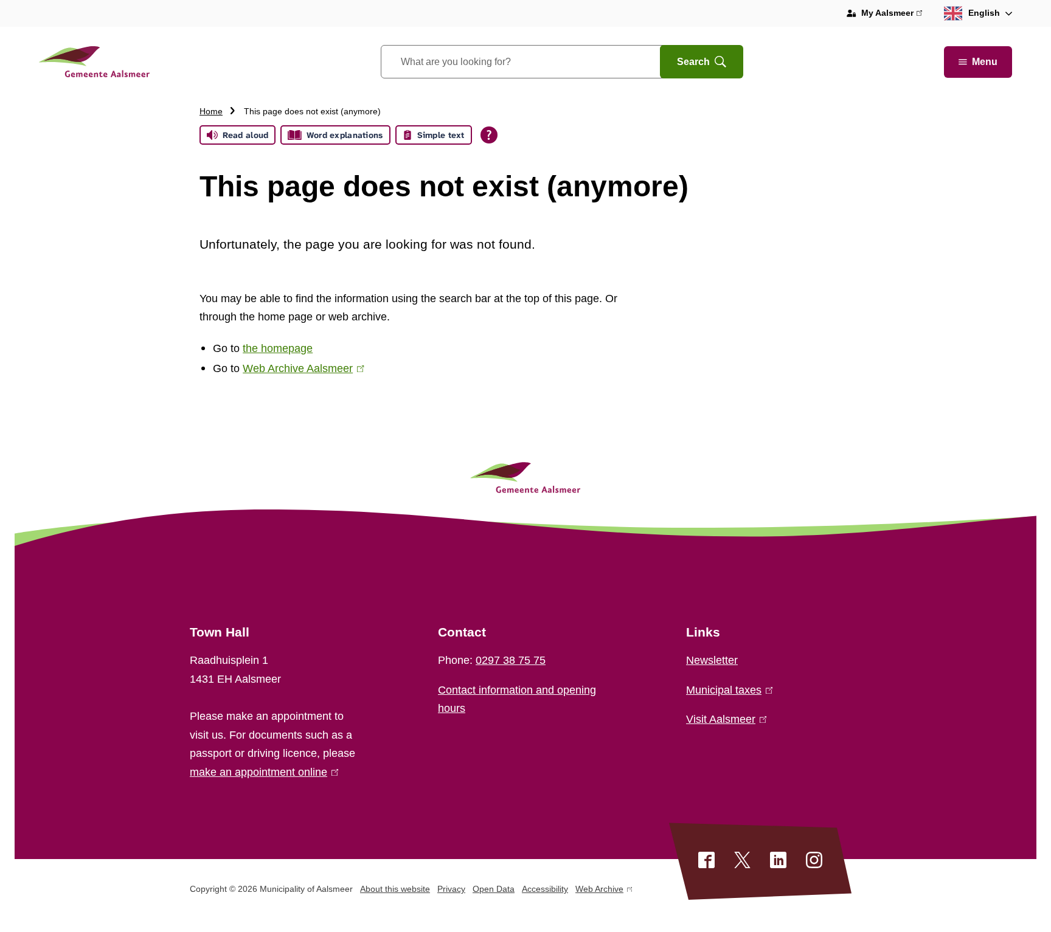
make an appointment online (261, 772)
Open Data (494, 889)
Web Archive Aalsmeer (301, 368)
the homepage (278, 348)
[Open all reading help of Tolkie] (489, 134)
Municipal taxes (727, 690)
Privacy (451, 889)
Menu (984, 62)
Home (211, 111)
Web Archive (599, 891)
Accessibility (545, 889)
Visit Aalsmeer (723, 719)
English (984, 13)
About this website (395, 889)
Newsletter (712, 660)
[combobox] (535, 61)
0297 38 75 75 (511, 660)
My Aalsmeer (891, 14)
